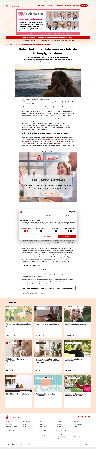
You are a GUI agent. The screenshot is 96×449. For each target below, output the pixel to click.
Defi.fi (57, 438)
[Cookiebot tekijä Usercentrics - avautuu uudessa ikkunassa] (70, 212)
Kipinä (82, 1)
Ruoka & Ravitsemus (10, 428)
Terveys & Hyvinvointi (15, 44)
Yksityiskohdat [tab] (48, 215)
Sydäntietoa (41, 5)
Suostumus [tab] (28, 215)
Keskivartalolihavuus (50, 139)
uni (50, 274)
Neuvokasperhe (40, 1)
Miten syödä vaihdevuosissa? (31, 265)
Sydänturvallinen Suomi (31, 1)
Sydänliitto (20, 1)
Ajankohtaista (59, 424)
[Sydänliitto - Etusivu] (12, 417)
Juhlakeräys (42, 432)
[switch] (41, 231)
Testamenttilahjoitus (44, 430)
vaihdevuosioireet (27, 143)
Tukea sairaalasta (26, 428)
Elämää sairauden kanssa (11, 426)
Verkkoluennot (9, 432)
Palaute (75, 430)
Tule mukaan (59, 5)
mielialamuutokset (60, 143)
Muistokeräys (42, 435)
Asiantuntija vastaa (77, 424)
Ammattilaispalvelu (62, 1)
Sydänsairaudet (9, 424)
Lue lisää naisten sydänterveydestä (34, 293)
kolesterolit (44, 125)
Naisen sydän (77, 1)
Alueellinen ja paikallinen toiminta (63, 428)
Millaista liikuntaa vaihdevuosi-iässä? (34, 270)
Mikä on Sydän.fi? (78, 421)
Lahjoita (83, 5)
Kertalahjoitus (43, 424)
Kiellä (29, 236)
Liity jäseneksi (59, 426)
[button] (89, 6)
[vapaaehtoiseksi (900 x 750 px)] (48, 177)
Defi (24, 1)
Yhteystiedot (76, 5)
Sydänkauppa (54, 1)
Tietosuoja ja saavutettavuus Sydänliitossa (79, 433)
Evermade (88, 444)
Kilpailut (75, 426)
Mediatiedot (76, 428)
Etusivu (7, 44)
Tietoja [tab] (67, 215)
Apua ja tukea (50, 5)
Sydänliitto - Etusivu (16, 5)
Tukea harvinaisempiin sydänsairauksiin (61, 431)
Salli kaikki (66, 236)
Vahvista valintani (48, 236)
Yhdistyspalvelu (70, 1)
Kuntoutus (25, 424)
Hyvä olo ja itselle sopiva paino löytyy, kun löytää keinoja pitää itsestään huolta (48, 288)
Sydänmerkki (47, 1)
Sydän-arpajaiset (43, 428)
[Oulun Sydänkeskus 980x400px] (48, 22)
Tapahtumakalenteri (60, 436)
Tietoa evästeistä (77, 436)
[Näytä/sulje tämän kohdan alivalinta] (45, 5)
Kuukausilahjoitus (43, 426)
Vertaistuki (25, 426)
